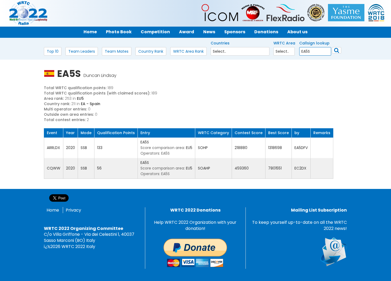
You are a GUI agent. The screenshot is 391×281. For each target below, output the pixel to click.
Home (53, 210)
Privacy (73, 210)
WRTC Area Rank (188, 51)
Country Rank (150, 51)
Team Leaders (81, 51)
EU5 (80, 98)
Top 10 (53, 51)
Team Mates (116, 51)
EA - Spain (90, 103)
